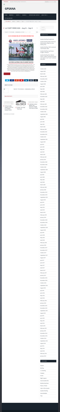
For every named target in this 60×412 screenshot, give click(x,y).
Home (6, 15)
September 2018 (44, 227)
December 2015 (43, 305)
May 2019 (42, 207)
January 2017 (43, 275)
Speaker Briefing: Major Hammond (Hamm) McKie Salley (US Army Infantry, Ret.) (19, 1)
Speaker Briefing (44, 390)
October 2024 (43, 81)
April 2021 (42, 152)
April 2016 (42, 298)
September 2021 (44, 139)
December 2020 (43, 162)
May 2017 (42, 265)
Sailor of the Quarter (44, 388)
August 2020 (43, 172)
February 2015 (43, 328)
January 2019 (43, 217)
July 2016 (42, 290)
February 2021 (43, 157)
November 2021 (43, 134)
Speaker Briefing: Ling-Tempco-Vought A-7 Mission (47, 51)
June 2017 (42, 262)
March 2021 (42, 154)
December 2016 (43, 278)
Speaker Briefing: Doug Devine (47, 39)
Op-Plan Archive (8, 18)
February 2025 (43, 76)
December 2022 (43, 106)
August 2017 (43, 257)
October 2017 (43, 252)
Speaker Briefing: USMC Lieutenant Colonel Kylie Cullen (48, 47)
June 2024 (42, 86)
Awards (24, 15)
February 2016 (43, 300)
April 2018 (42, 240)
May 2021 (42, 149)
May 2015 (42, 320)
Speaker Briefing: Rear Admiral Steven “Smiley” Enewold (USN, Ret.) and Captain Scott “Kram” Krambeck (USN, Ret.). (48, 57)
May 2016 (42, 295)
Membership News (44, 383)
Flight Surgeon (43, 378)
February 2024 (43, 94)
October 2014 (43, 338)
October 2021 (43, 136)
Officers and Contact (34, 15)
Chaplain (42, 373)
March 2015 (42, 325)
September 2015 (44, 310)
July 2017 (42, 260)
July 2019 (42, 202)
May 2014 (42, 348)
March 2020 (42, 184)
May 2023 (42, 99)
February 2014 (43, 353)
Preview (7, 73)
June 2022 (42, 121)
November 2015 (43, 308)
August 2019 (43, 199)
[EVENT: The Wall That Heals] (21, 103)
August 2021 (43, 142)
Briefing (11, 15)
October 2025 (43, 69)
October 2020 (43, 167)
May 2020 (42, 179)
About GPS (44, 15)
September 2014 (44, 341)
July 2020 (42, 174)
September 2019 (44, 197)
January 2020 (43, 189)
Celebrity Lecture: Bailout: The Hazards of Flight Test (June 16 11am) (33, 106)
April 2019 (42, 210)
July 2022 (42, 119)
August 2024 (43, 84)
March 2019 (42, 212)
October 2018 (43, 225)
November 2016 (43, 280)
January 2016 (43, 303)
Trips (37, 32)
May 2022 (42, 124)
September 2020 (44, 169)
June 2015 (42, 318)
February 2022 (43, 129)
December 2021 (43, 131)
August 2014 (43, 343)
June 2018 (42, 235)
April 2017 (42, 267)
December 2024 (43, 79)
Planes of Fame (43, 385)
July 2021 (42, 144)
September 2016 (44, 285)
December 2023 (43, 96)
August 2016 (43, 288)
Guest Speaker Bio (44, 380)
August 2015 (43, 313)
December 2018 (43, 220)
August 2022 (43, 116)
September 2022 (44, 114)
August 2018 (43, 230)
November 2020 (43, 164)
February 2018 (43, 242)
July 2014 (42, 346)
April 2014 (42, 351)
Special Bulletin (43, 393)
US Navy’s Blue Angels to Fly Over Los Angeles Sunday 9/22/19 (9, 108)
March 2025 (42, 74)
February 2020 (43, 187)
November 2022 (43, 109)
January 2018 (43, 245)
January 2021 (43, 159)
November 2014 (43, 336)
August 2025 (43, 71)
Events (17, 15)
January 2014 (43, 356)
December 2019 (43, 192)
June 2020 (42, 177)
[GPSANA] (9, 8)
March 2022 (42, 126)
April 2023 (42, 101)
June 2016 (42, 293)
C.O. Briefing (43, 370)
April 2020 (42, 182)
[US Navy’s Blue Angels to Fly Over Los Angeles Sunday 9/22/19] (9, 101)
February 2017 (43, 272)
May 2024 (42, 89)
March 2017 (42, 270)
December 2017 (43, 247)
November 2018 (43, 222)
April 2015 (42, 323)
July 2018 (42, 232)
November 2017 (43, 250)
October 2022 (43, 111)
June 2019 (42, 205)
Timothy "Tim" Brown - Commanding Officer (14, 32)
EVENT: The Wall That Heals (21, 108)
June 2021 (42, 147)
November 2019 (43, 194)
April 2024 (42, 91)
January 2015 (43, 330)
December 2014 (43, 333)
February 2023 (43, 104)
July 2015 (42, 315)
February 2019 (43, 215)
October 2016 (43, 283)
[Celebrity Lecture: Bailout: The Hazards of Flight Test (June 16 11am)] (33, 101)
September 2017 (44, 255)
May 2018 (42, 237)
